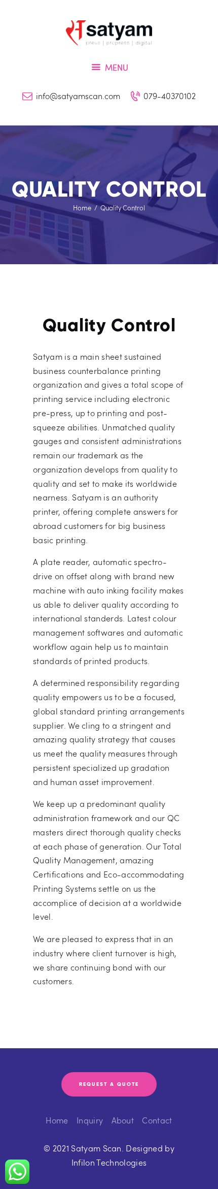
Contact (157, 1120)
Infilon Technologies (109, 1162)
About (123, 1120)
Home (82, 207)
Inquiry (90, 1120)
